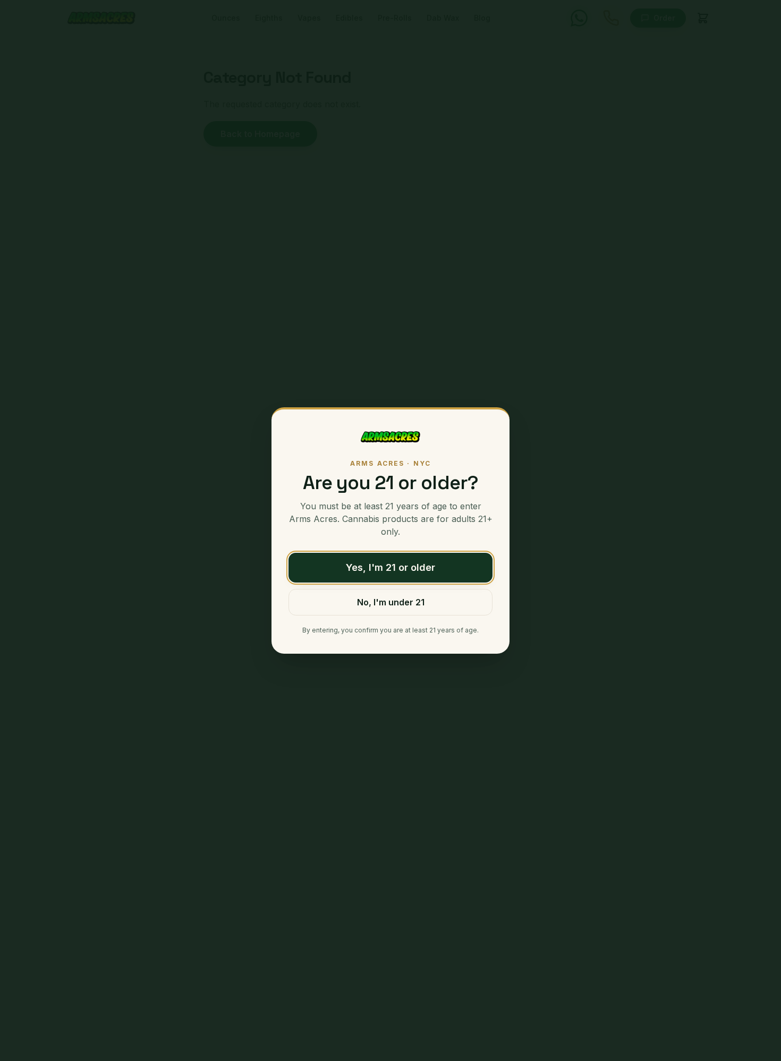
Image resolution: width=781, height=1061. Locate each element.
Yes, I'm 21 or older (390, 567)
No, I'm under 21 (391, 602)
